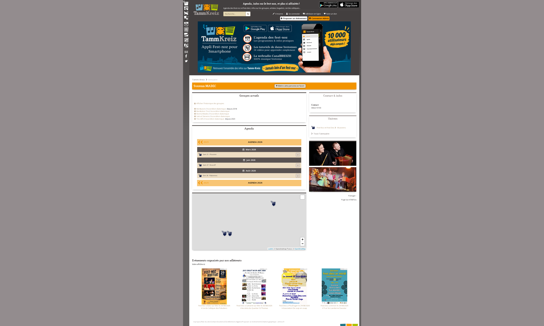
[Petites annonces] (186, 46)
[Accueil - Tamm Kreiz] (206, 8)
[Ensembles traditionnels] (186, 16)
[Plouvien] (225, 234)
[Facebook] (186, 57)
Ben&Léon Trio (202, 111)
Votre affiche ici (198, 264)
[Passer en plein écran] (302, 197)
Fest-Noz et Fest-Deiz (325, 127)
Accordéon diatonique (216, 109)
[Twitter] (186, 62)
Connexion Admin (320, 18)
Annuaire (212, 79)
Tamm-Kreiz (198, 79)
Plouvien (213, 154)
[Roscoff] (274, 204)
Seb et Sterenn (202, 116)
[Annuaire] (186, 30)
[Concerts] (186, 8)
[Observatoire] (186, 35)
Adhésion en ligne (313, 14)
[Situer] (298, 155)
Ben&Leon (200, 109)
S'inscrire (279, 14)
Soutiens (220, 322)
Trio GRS (200, 119)
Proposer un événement (251, 322)
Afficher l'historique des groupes (210, 103)
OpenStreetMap (300, 249)
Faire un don (331, 14)
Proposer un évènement (295, 18)
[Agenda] (186, 24)
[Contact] (186, 52)
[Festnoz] (186, 3)
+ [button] (302, 239)
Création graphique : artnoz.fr (273, 322)
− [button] (302, 243)
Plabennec (213, 175)
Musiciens (341, 127)
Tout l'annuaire (321, 133)
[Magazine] (186, 40)
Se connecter (294, 14)
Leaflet (270, 249)
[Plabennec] (230, 234)
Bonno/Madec (202, 114)
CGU (226, 322)
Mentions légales (234, 322)
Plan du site (205, 322)
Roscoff (213, 165)
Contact (213, 322)
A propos (197, 322)
